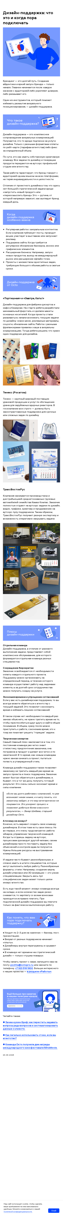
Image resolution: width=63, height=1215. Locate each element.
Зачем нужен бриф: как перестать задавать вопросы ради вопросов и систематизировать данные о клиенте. (30, 1025)
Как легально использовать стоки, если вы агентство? (29, 1036)
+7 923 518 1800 (24, 968)
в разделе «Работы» (39, 971)
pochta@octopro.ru (21, 964)
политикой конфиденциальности (18, 1211)
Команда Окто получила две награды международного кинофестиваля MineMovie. (30, 1046)
